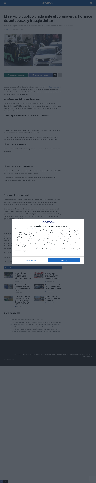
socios (32, 229)
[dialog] (48, 241)
